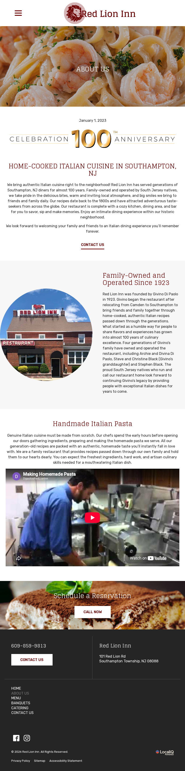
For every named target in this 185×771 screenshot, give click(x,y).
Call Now (92, 612)
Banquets (20, 703)
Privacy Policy (20, 760)
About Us (92, 69)
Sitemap (39, 760)
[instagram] (27, 738)
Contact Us (92, 245)
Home (16, 688)
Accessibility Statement (65, 760)
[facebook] (16, 738)
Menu (16, 698)
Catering (19, 708)
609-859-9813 (28, 645)
